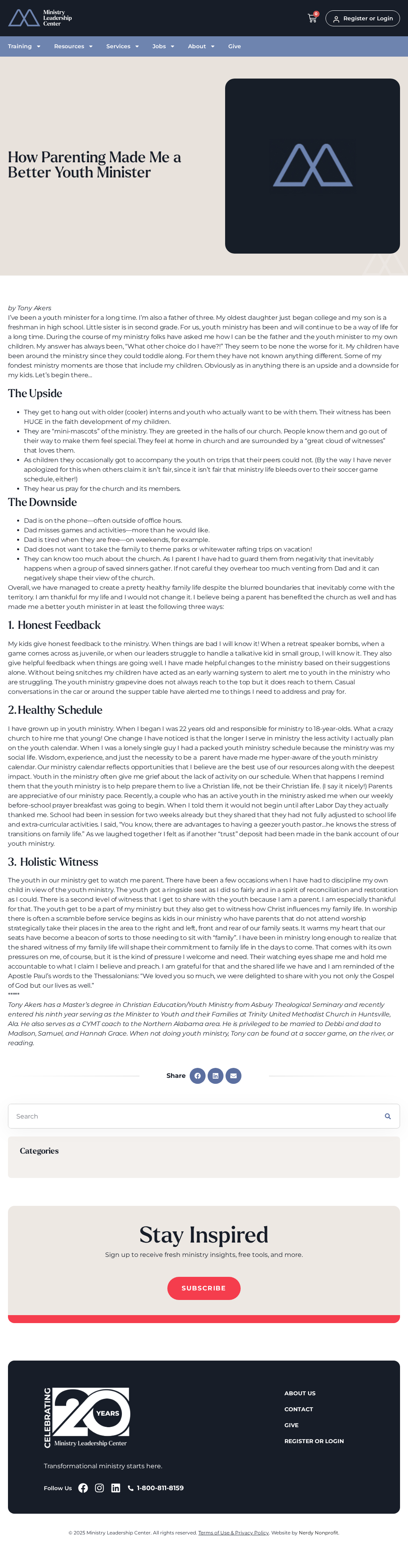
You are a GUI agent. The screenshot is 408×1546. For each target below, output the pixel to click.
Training (20, 46)
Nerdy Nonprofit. (319, 1533)
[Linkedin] (116, 1488)
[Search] (388, 1116)
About (197, 46)
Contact (298, 1409)
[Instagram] (99, 1488)
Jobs (159, 46)
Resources (69, 46)
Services (118, 46)
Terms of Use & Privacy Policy (233, 1533)
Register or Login (314, 1441)
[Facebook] (83, 1488)
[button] (198, 1076)
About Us (300, 1393)
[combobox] (192, 1116)
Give (234, 46)
